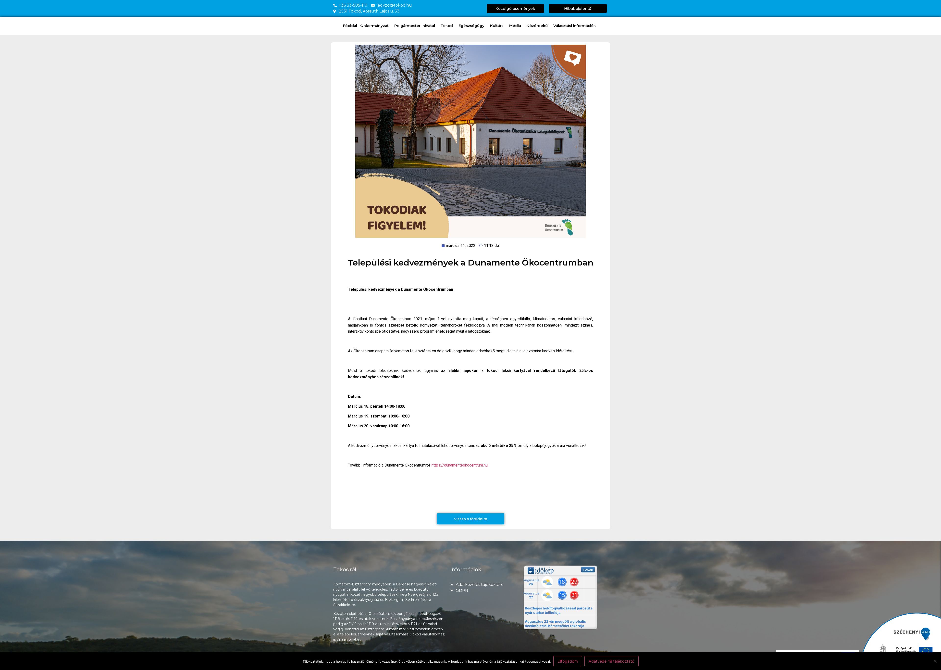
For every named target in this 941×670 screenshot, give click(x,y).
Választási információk (574, 25)
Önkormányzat (374, 25)
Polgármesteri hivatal (414, 25)
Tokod (447, 25)
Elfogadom (567, 661)
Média (515, 25)
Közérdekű (537, 25)
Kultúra (497, 25)
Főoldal (350, 25)
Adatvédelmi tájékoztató (611, 661)
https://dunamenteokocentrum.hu (460, 465)
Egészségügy (471, 25)
